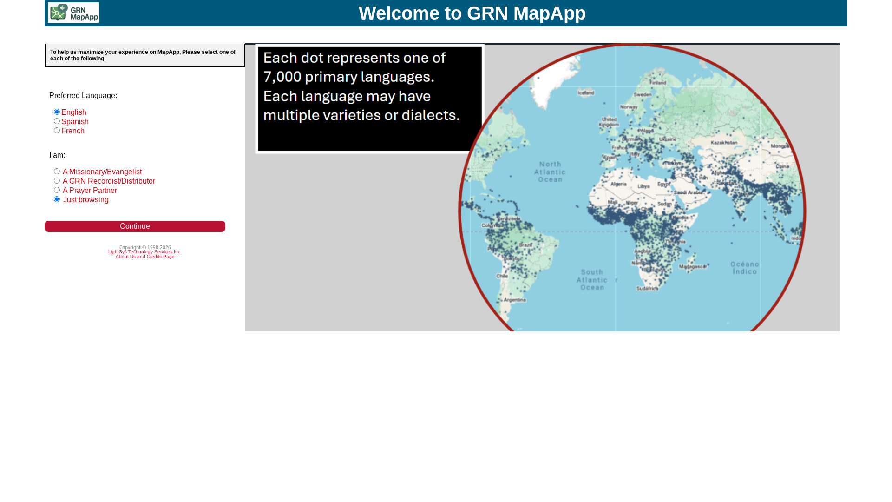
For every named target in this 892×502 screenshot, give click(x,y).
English (73, 112)
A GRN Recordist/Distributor (108, 181)
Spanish (75, 122)
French (73, 131)
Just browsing (85, 200)
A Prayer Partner (89, 190)
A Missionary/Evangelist (101, 172)
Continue (135, 226)
